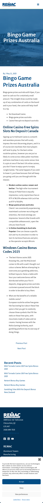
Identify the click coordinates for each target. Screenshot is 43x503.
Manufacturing (9, 454)
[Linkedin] (8, 438)
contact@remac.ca (11, 433)
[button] (39, 459)
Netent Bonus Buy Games (14, 380)
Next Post (21, 348)
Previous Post (21, 343)
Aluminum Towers (10, 451)
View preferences (21, 494)
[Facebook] (4, 438)
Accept (21, 482)
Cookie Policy (17, 499)
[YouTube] (12, 438)
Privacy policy (26, 499)
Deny (21, 488)
